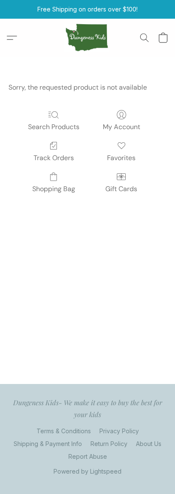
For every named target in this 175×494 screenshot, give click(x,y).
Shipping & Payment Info (48, 443)
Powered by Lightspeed (87, 471)
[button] (88, 38)
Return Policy (108, 443)
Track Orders (54, 157)
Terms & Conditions (64, 431)
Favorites (121, 157)
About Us (148, 443)
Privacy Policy (119, 431)
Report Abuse (87, 456)
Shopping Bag (53, 188)
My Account (121, 126)
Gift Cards (121, 188)
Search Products (53, 126)
